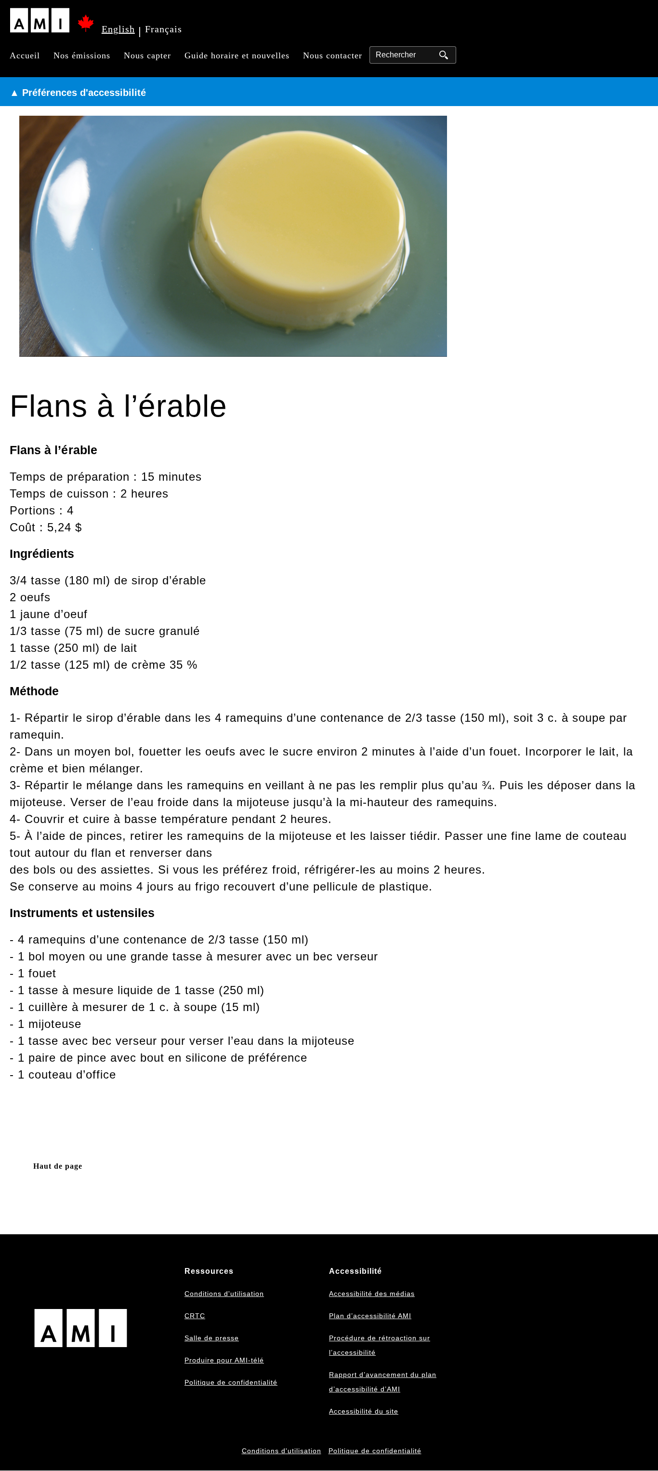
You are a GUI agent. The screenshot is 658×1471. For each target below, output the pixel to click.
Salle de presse (211, 1338)
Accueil (25, 55)
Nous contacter (332, 55)
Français (163, 29)
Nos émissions (81, 55)
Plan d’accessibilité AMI (370, 1316)
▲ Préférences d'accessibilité (78, 92)
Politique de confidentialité (230, 1382)
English (118, 29)
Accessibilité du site (363, 1411)
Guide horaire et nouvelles (237, 55)
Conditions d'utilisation (224, 1293)
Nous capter (147, 55)
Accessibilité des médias (372, 1293)
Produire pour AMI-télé (224, 1360)
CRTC (194, 1316)
